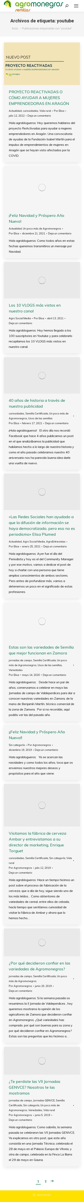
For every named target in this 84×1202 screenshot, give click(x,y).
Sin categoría (17, 745)
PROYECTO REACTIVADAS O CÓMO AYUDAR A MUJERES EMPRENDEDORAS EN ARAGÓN (39, 97)
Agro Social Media (20, 318)
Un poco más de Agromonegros (42, 228)
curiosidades (30, 110)
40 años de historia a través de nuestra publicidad (37, 403)
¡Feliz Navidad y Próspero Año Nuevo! (36, 218)
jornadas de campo (20, 660)
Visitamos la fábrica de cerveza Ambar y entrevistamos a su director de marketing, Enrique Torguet (37, 842)
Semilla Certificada (36, 413)
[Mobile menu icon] (76, 6)
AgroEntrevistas (55, 541)
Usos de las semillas (40, 418)
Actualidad (15, 110)
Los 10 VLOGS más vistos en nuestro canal (35, 308)
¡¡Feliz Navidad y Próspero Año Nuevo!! (37, 734)
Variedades (16, 670)
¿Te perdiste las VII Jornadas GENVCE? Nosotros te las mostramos (34, 1087)
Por (59, 110)
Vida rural (45, 110)
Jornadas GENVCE (44, 1100)
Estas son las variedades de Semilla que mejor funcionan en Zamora (41, 650)
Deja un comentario (39, 115)
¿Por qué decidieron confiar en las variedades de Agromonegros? (39, 966)
